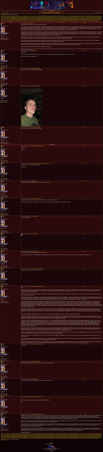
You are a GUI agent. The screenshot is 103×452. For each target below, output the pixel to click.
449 (25, 19)
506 (97, 19)
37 (32, 433)
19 (16, 433)
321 (65, 18)
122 (16, 16)
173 (81, 16)
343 (93, 18)
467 (47, 19)
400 (64, 436)
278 (11, 18)
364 (18, 436)
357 (10, 436)
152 (54, 16)
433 (5, 19)
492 (79, 19)
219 (37, 17)
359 (12, 436)
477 (60, 19)
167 (73, 16)
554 (56, 20)
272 (3, 18)
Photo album (58, 12)
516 (8, 20)
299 (37, 18)
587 (98, 20)
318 (61, 18)
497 (85, 19)
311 (52, 18)
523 (17, 20)
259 (88, 17)
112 (4, 16)
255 (83, 17)
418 (87, 436)
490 (76, 19)
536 (34, 20)
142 (42, 16)
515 (7, 20)
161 (66, 16)
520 (13, 20)
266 (97, 17)
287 (22, 18)
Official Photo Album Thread (35, 68)
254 (81, 17)
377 (35, 436)
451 (27, 19)
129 (25, 16)
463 (42, 19)
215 (32, 17)
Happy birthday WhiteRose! (35, 361)
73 (65, 433)
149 (51, 16)
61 (54, 433)
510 (1, 20)
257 (85, 17)
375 (32, 436)
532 (28, 20)
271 (2, 18)
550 (51, 20)
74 (66, 433)
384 (44, 436)
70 (62, 433)
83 (74, 433)
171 (78, 16)
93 (83, 433)
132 (29, 16)
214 (31, 17)
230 (51, 17)
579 (88, 20)
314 (56, 18)
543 (42, 20)
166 (72, 16)
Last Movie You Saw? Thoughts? (36, 198)
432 (3, 19)
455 (32, 19)
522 (16, 20)
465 (45, 19)
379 (37, 436)
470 (51, 19)
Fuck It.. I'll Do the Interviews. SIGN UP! (37, 268)
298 (36, 18)
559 (63, 20)
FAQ (46, 12)
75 (67, 433)
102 (92, 433)
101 (91, 433)
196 (8, 17)
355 (7, 436)
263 (93, 17)
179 (88, 16)
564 (69, 20)
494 (82, 19)
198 (11, 17)
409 (75, 436)
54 (48, 433)
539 (37, 20)
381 (40, 436)
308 (49, 18)
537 (35, 20)
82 (73, 433)
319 (63, 18)
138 (37, 16)
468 (49, 19)
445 (20, 19)
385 (45, 436)
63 (56, 433)
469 (50, 19)
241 (65, 17)
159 (63, 16)
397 (60, 436)
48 (42, 433)
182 (92, 16)
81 (72, 433)
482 (66, 19)
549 (50, 20)
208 (24, 17)
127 (23, 16)
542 (41, 20)
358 (11, 436)
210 (26, 17)
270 (1, 18)
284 (18, 18)
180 (90, 16)
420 (89, 436)
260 (89, 17)
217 (35, 17)
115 (8, 16)
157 (61, 16)
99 (89, 433)
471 (53, 19)
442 (16, 19)
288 (24, 18)
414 (81, 436)
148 (49, 16)
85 (76, 433)
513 (5, 20)
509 (100, 19)
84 (75, 433)
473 (55, 19)
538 (36, 20)
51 (45, 433)
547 (47, 20)
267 (98, 17)
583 (93, 20)
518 (11, 20)
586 (97, 20)
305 (45, 18)
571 (78, 20)
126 (21, 16)
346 (97, 18)
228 (49, 17)
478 (61, 19)
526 (21, 20)
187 (98, 16)
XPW (48, 12)
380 (39, 436)
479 (63, 19)
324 (69, 18)
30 (26, 433)
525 (20, 20)
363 (17, 436)
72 (64, 433)
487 (73, 19)
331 (78, 18)
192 (3, 17)
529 (25, 20)
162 (67, 16)
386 (46, 436)
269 (100, 17)
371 (27, 436)
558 (61, 20)
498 (87, 19)
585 (95, 20)
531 (27, 20)
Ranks (44, 12)
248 (74, 17)
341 (90, 18)
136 (34, 16)
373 (30, 436)
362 (16, 436)
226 (46, 17)
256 (84, 17)
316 (59, 18)
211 (27, 17)
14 (11, 433)
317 (60, 18)
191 (2, 17)
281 (15, 18)
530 (26, 20)
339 (88, 18)
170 (77, 16)
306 (46, 18)
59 (52, 433)
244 (69, 17)
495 (83, 19)
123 (18, 16)
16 (13, 433)
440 (13, 19)
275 (7, 18)
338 (87, 18)
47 (41, 433)
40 (35, 433)
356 (8, 436)
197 (10, 17)
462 (41, 19)
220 (39, 17)
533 (30, 20)
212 (28, 17)
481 (65, 19)
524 (18, 20)
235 (58, 17)
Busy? (32, 23)
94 (84, 433)
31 (27, 433)
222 (41, 17)
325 (70, 18)
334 (81, 18)
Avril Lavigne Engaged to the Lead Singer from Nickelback (40, 163)
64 (57, 433)
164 (69, 16)
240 (64, 17)
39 (34, 433)
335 (83, 18)
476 (59, 19)
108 (100, 433)
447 (22, 19)
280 (13, 18)
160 (64, 16)
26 (22, 433)
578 (87, 20)
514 (6, 20)
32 (28, 433)
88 (79, 433)
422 (92, 436)
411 (78, 436)
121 (15, 16)
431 (2, 19)
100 (90, 433)
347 (98, 18)
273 (5, 18)
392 (54, 436)
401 (65, 436)
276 (8, 18)
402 (66, 436)
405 (70, 436)
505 (95, 19)
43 (38, 433)
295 (32, 18)
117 (10, 16)
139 (38, 16)
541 (40, 20)
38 (33, 433)
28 (24, 433)
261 (90, 17)
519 (12, 20)
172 (80, 16)
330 (76, 18)
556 (59, 20)
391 (53, 436)
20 (17, 433)
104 (95, 433)
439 (12, 19)
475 (58, 19)
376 (34, 436)
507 (98, 19)
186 (97, 16)
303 (42, 18)
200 (13, 17)
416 (84, 436)
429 (100, 436)
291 (27, 18)
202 (16, 17)
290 (26, 18)
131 (28, 16)
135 (33, 16)
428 (99, 436)
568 (74, 20)
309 (50, 18)
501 (90, 19)
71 (63, 433)
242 (66, 17)
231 (52, 17)
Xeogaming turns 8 (34, 50)
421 (90, 436)
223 (42, 17)
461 (40, 19)
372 (29, 436)
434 (6, 19)
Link (85, 23)
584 (94, 20)
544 (44, 20)
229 (50, 17)
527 (22, 20)
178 (87, 16)
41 (36, 433)
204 (18, 17)
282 (16, 18)
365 (20, 436)
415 (83, 436)
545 (45, 20)
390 (51, 436)
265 (95, 17)
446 (21, 19)
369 (25, 436)
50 (44, 433)
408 (74, 436)
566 (71, 20)
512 (3, 20)
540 (39, 20)
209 (25, 17)
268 (99, 17)
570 (76, 20)
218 (36, 17)
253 (80, 17)
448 (24, 19)
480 (64, 19)
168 (74, 16)
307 (47, 18)
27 (23, 433)
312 (54, 18)
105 (96, 433)
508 (99, 19)
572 (79, 20)
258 (87, 17)
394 (56, 436)
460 (39, 19)
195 (7, 17)
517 (10, 20)
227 (47, 17)
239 (63, 17)
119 (13, 16)
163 (68, 16)
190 (1, 17)
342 (92, 18)
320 (64, 18)
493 (80, 19)
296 (34, 18)
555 (58, 20)
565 (70, 20)
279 (12, 18)
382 (41, 436)
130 (27, 16)
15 (12, 433)
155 (58, 16)
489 (75, 19)
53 (47, 433)
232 (54, 17)
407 (73, 436)
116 (9, 16)
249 (75, 17)
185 (96, 16)
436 (8, 19)
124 (19, 16)
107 (99, 433)
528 (23, 20)
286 (21, 18)
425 (95, 436)
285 (20, 18)
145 (45, 16)
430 (1, 19)
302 (41, 18)
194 (6, 17)
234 (56, 17)
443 (17, 19)
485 (70, 19)
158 (62, 16)
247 (73, 17)
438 (11, 19)
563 (68, 20)
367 (22, 436)
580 (89, 20)
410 (76, 436)
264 (94, 17)
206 (21, 17)
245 (70, 17)
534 (31, 20)
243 (68, 17)
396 (59, 436)
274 (6, 18)
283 (17, 18)
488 (74, 19)
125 (20, 16)
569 (75, 20)
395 (58, 436)
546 (46, 20)
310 (51, 18)
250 (76, 17)
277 (10, 18)
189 (101, 16)
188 (100, 16)
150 (52, 16)
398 (61, 436)
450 (26, 19)
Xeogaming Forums (5, 14)
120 (14, 16)
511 (2, 20)
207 (22, 17)
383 (42, 436)
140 (39, 16)
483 (68, 19)
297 (35, 18)
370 (26, 436)
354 (6, 436)
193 (5, 17)
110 (2, 16)
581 (90, 20)
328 (74, 18)
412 (79, 436)
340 (89, 18)
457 (35, 19)
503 (93, 19)
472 (54, 19)
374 (31, 436)
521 (15, 20)
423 (93, 436)
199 (12, 17)
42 (37, 433)
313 (55, 18)
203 (17, 17)
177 (86, 16)
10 (8, 433)
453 (30, 19)
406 (71, 436)
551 (52, 20)
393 (55, 436)
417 (85, 436)
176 (85, 16)
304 (44, 18)
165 (71, 16)
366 (21, 436)
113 (6, 16)
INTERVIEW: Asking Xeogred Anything (37, 286)
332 (79, 18)
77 (69, 433)
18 (15, 433)
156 (59, 16)
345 (95, 18)
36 (31, 433)
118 (11, 16)
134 (32, 16)
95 (85, 433)
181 (91, 16)
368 (24, 436)
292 (29, 18)
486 (71, 19)
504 (94, 19)
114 (7, 16)
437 (10, 19)
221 (40, 17)
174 (82, 16)
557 (60, 20)
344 (94, 18)
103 (94, 433)
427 (98, 436)
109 (1, 16)
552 (54, 20)
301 (40, 18)
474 (56, 19)
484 (69, 19)
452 (29, 19)
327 (73, 18)
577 (85, 20)
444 (18, 19)
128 (24, 16)
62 (55, 433)
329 (75, 18)
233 (55, 17)
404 (69, 436)
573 (80, 20)
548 (49, 20)
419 (88, 436)
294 (31, 18)
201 (15, 17)
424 (94, 436)
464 (44, 19)
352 (3, 436)
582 (92, 20)
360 (13, 436)
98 (88, 433)
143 (43, 16)
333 (80, 18)
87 (78, 433)
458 (36, 19)
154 (57, 16)
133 (30, 16)
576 (84, 20)
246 (71, 17)
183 (93, 16)
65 (58, 433)
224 (44, 17)
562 (66, 20)
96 (86, 433)
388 (49, 436)
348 (99, 18)
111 (3, 16)
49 (43, 433)
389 (50, 436)
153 (56, 16)
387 (47, 436)
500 (89, 19)
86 (77, 433)
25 (21, 433)
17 (14, 433)
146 (47, 16)
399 (63, 436)
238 (61, 17)
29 (25, 433)
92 (82, 433)
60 (53, 433)
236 (59, 17)
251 (78, 17)
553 (55, 20)
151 (53, 16)
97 (87, 433)
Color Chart (53, 12)
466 (46, 19)
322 (66, 18)
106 (97, 433)
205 (20, 17)
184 (95, 16)
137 (35, 16)
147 (48, 16)
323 (68, 18)
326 (71, 18)
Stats (50, 12)
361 (15, 436)
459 (37, 19)
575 (83, 20)
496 (84, 19)
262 (92, 17)
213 (30, 17)
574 (81, 20)
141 (40, 16)
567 (73, 20)
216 (34, 17)
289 (25, 18)
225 (45, 17)
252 (79, 17)
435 (7, 19)
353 (5, 436)
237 (60, 17)
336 (84, 18)
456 (34, 19)
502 (92, 19)
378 (36, 436)
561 (65, 20)
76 (68, 433)
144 (44, 16)
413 (80, 436)
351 (2, 436)
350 (1, 436)
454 (31, 19)
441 (15, 19)
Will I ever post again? (34, 216)
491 (78, 19)
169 (76, 16)
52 (46, 433)
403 (68, 436)
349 (100, 18)
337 (85, 18)
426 (97, 436)
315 (58, 18)
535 (32, 20)
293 (30, 18)
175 (83, 16)
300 (39, 18)
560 (64, 20)
